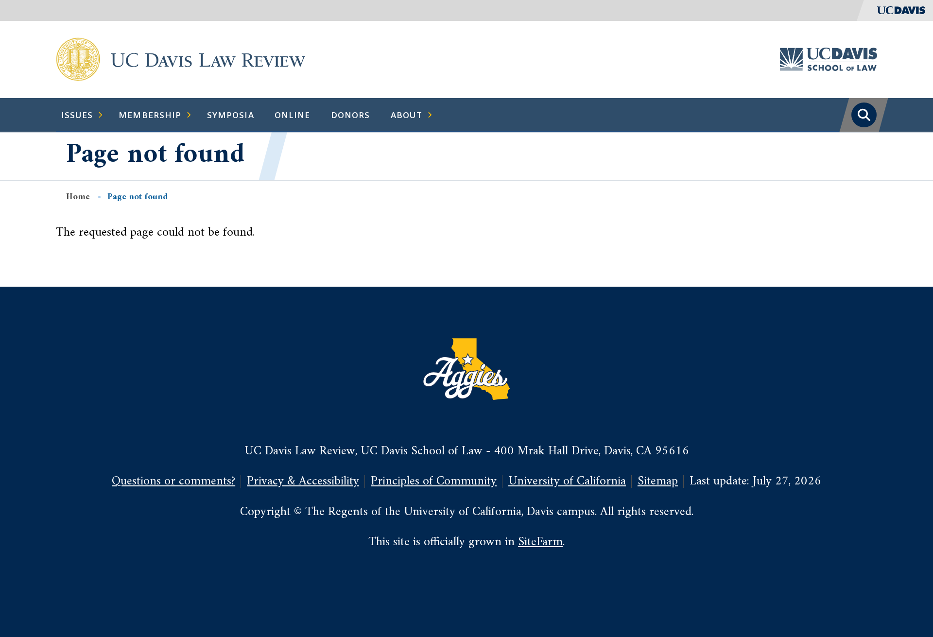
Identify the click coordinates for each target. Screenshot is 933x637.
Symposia (230, 115)
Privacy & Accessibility (303, 481)
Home (78, 197)
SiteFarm (540, 542)
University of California (567, 481)
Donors (350, 115)
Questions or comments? (173, 481)
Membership (150, 115)
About (406, 115)
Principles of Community (434, 481)
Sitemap (658, 481)
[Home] (78, 59)
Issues (77, 115)
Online (292, 115)
